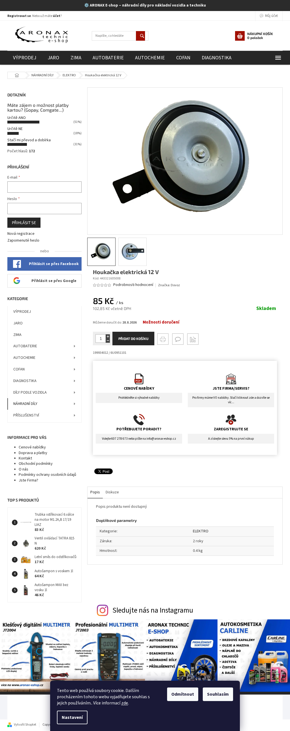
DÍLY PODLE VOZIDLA (30, 392)
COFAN (19, 369)
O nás (23, 469)
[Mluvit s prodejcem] (178, 339)
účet (56, 16)
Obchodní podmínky (36, 464)
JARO (18, 323)
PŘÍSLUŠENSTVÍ (26, 415)
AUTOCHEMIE (24, 358)
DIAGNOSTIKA (25, 381)
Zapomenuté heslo (23, 240)
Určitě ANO (16, 118)
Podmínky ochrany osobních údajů (47, 475)
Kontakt (25, 458)
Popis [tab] (95, 492)
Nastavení (72, 717)
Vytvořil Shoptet (25, 724)
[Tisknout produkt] (163, 339)
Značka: (169, 285)
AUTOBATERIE (25, 346)
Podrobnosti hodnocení (133, 285)
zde (124, 703)
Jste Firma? (28, 480)
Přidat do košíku (133, 338)
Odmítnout (182, 694)
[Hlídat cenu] (193, 339)
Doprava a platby (33, 453)
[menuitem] (24, 58)
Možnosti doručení (161, 322)
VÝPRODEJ (22, 311)
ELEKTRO (200, 531)
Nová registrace (21, 234)
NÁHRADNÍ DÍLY (25, 404)
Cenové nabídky (32, 447)
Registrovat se (19, 16)
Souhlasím (218, 694)
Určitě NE (15, 129)
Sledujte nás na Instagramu (152, 610)
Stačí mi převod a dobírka (29, 140)
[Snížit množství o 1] (108, 341)
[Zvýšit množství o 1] (108, 336)
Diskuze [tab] (112, 492)
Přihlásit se (24, 222)
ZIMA (17, 335)
